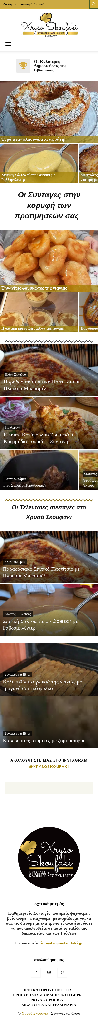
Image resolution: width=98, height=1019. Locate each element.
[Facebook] (36, 973)
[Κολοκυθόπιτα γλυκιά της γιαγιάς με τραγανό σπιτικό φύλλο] (49, 686)
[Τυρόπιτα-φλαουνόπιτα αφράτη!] (49, 112)
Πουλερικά (12, 427)
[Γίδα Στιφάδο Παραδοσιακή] (39, 478)
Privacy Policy (47, 1000)
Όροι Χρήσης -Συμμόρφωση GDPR (47, 995)
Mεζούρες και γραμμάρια (49, 1005)
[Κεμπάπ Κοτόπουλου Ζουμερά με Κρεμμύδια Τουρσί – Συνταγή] (49, 439)
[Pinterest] (62, 973)
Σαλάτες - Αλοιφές (18, 614)
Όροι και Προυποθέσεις (47, 990)
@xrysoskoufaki (49, 767)
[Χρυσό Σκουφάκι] (49, 23)
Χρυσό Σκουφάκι (35, 1013)
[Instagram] (49, 972)
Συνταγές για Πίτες (17, 674)
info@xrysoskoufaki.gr (62, 943)
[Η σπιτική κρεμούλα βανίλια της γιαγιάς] (39, 312)
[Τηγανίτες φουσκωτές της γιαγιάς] (49, 261)
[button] (8, 44)
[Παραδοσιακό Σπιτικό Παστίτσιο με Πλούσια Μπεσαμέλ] (49, 386)
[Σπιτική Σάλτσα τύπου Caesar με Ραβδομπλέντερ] (39, 163)
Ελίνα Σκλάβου (15, 374)
